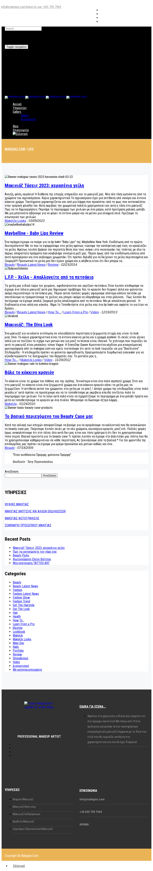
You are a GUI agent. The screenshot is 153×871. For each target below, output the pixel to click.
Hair (15, 613)
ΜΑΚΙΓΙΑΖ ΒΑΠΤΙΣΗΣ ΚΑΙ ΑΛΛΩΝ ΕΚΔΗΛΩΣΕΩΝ (35, 511)
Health (17, 616)
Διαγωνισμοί (21, 666)
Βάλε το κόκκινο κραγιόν (29, 372)
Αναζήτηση (11, 471)
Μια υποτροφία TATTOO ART (31, 563)
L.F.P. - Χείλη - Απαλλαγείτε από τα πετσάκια (49, 277)
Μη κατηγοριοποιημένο (27, 670)
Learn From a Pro (75, 312)
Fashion (17, 590)
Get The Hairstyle (23, 605)
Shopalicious (20, 658)
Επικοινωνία (21, 130)
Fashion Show (21, 597)
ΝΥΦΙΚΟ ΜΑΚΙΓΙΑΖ (17, 504)
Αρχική (17, 104)
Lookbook (19, 632)
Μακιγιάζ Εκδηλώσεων (26, 814)
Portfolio (18, 651)
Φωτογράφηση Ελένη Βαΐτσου (32, 559)
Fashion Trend (21, 601)
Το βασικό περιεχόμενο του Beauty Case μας (49, 416)
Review (53, 264)
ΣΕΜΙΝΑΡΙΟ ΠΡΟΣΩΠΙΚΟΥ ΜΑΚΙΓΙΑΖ (28, 525)
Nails (16, 647)
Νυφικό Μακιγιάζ (23, 799)
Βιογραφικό (28, 119)
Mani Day (18, 643)
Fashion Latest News (26, 594)
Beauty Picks (21, 555)
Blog (15, 126)
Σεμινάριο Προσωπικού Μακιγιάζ (33, 829)
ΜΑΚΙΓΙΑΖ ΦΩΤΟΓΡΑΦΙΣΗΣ (22, 518)
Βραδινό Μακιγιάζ (23, 821)
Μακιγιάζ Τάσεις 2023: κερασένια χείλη (44, 185)
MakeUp (11, 404)
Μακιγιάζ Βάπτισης (24, 807)
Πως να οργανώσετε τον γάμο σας (35, 552)
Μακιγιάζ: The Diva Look (29, 324)
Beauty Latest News (31, 264)
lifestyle (18, 628)
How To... (54, 312)
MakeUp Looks (15, 220)
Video (94, 312)
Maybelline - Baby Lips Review (34, 233)
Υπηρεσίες (20, 108)
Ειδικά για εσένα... (92, 706)
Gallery (17, 112)
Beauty (10, 264)
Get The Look (21, 609)
